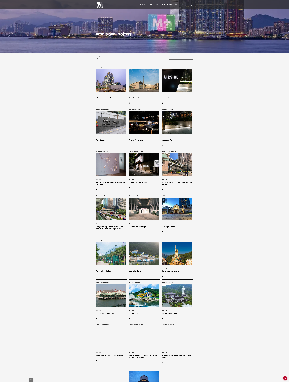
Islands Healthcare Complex (106, 98)
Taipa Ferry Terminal (136, 98)
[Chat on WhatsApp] (285, 378)
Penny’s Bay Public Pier (105, 313)
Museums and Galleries (102, 151)
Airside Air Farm (168, 140)
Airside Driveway (168, 98)
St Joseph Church (168, 227)
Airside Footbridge (136, 140)
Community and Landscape (103, 67)
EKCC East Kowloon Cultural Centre (109, 355)
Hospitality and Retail (167, 109)
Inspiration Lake (135, 271)
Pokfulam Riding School (138, 182)
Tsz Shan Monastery (169, 313)
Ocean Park (133, 313)
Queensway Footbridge (137, 227)
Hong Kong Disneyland (170, 271)
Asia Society (100, 140)
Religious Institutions (167, 195)
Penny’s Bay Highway (104, 271)
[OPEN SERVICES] (146, 4)
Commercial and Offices (168, 67)
